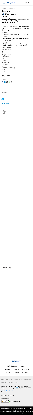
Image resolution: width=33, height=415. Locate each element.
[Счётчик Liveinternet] (5, 401)
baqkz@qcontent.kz (7, 390)
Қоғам (17, 373)
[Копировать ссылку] (12, 82)
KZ (26, 3)
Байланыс (7, 369)
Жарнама (23, 366)
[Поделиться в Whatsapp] (9, 82)
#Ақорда (4, 92)
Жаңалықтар (11, 8)
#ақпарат (4, 94)
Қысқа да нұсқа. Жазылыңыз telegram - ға (6, 103)
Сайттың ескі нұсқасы (21, 369)
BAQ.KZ (4, 88)
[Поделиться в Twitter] (7, 82)
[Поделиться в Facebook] (2, 82)
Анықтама (9, 373)
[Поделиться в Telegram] (5, 82)
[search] (29, 3)
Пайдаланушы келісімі (7, 395)
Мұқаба (4, 8)
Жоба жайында (12, 366)
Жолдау (25, 373)
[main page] (15, 3)
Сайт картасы (5, 398)
